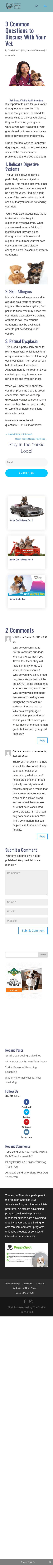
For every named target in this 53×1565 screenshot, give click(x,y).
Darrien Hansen (21, 751)
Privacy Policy (12, 1283)
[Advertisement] (26, 1440)
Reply (42, 740)
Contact (40, 1283)
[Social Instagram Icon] (31, 1302)
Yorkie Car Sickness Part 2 (21, 559)
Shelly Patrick (14, 50)
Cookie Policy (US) (25, 1293)
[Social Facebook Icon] (24, 1302)
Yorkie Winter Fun (17, 599)
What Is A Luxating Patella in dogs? (26, 1061)
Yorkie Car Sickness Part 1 (21, 520)
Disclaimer (28, 1283)
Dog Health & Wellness (33, 50)
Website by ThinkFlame (25, 1288)
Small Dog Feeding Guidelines (23, 1055)
